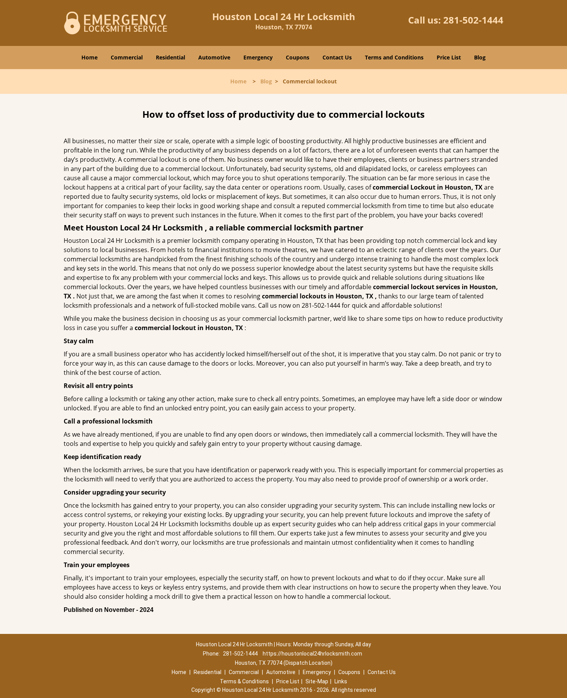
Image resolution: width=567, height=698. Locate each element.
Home (89, 57)
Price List (449, 57)
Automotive (214, 57)
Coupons (297, 57)
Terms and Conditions (394, 57)
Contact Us (337, 57)
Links (340, 681)
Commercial (127, 57)
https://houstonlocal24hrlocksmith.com (312, 654)
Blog (480, 57)
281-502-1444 (473, 20)
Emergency (258, 57)
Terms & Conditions (244, 681)
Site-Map (316, 681)
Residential (170, 57)
